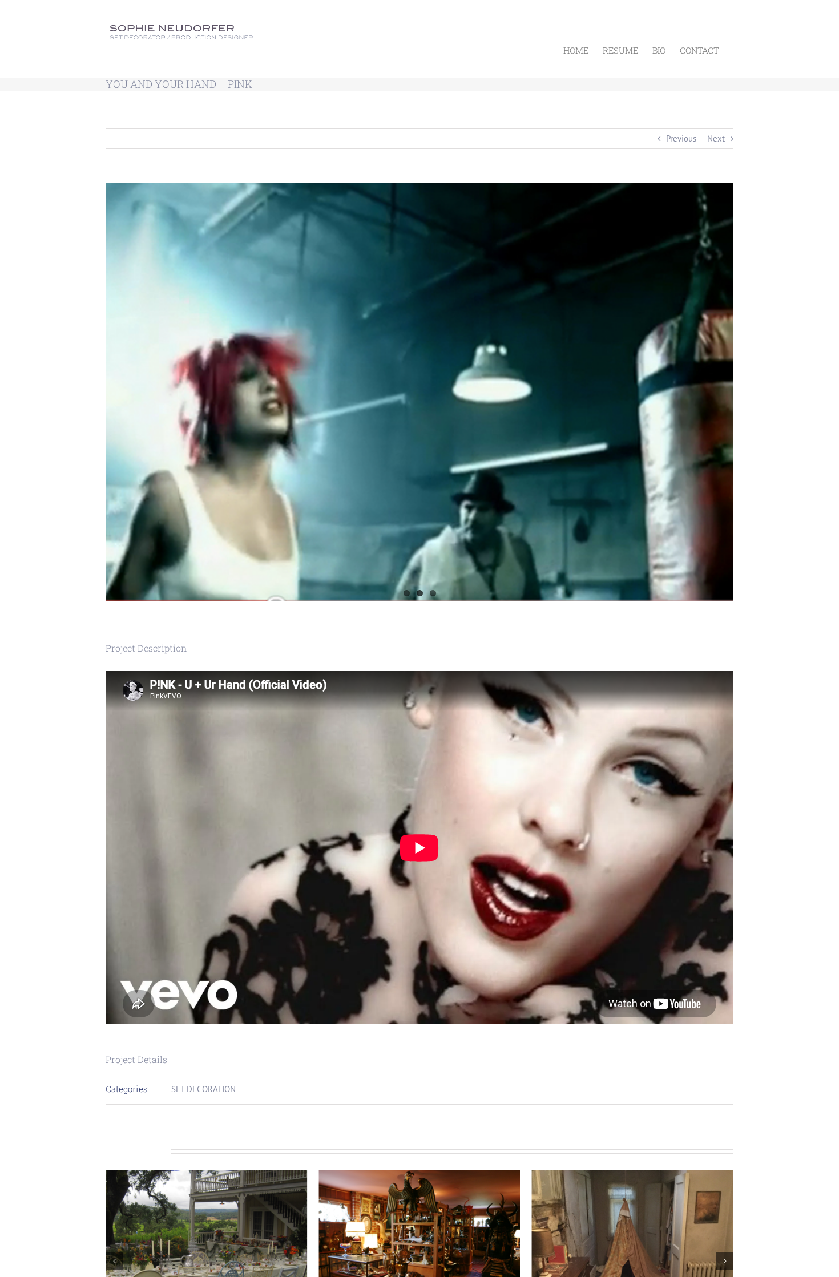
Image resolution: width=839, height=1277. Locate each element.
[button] (114, 1261)
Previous (681, 138)
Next (716, 138)
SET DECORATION (203, 1089)
